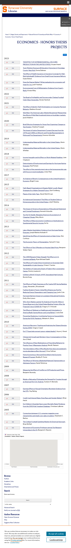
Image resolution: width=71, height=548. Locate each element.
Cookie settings (16, 540)
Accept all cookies (56, 533)
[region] (35, 537)
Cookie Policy (14, 542)
